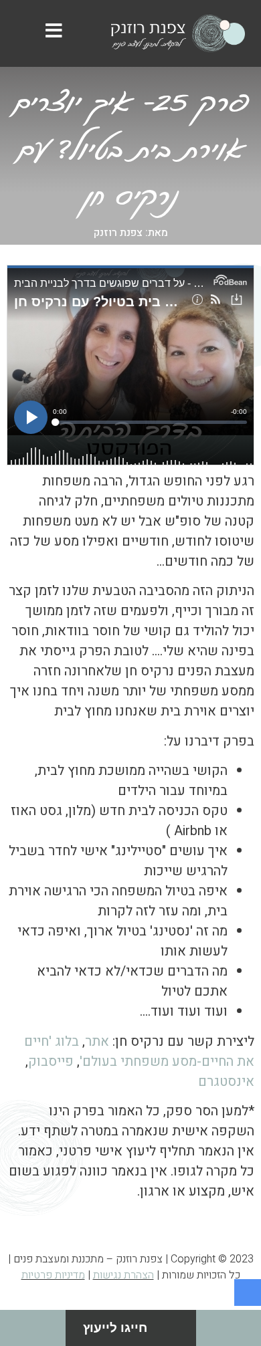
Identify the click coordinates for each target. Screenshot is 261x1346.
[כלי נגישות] (247, 1292)
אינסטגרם (226, 1081)
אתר (97, 1041)
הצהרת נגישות (123, 1275)
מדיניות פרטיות (53, 1275)
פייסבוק (51, 1061)
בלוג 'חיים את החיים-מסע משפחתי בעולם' (139, 1051)
